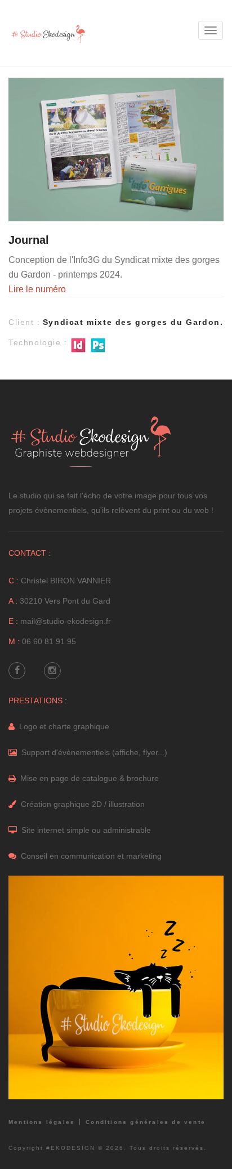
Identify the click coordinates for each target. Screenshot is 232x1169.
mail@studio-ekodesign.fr (65, 621)
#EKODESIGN (70, 1148)
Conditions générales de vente (146, 1122)
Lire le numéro (37, 289)
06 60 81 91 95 (49, 641)
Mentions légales (41, 1122)
